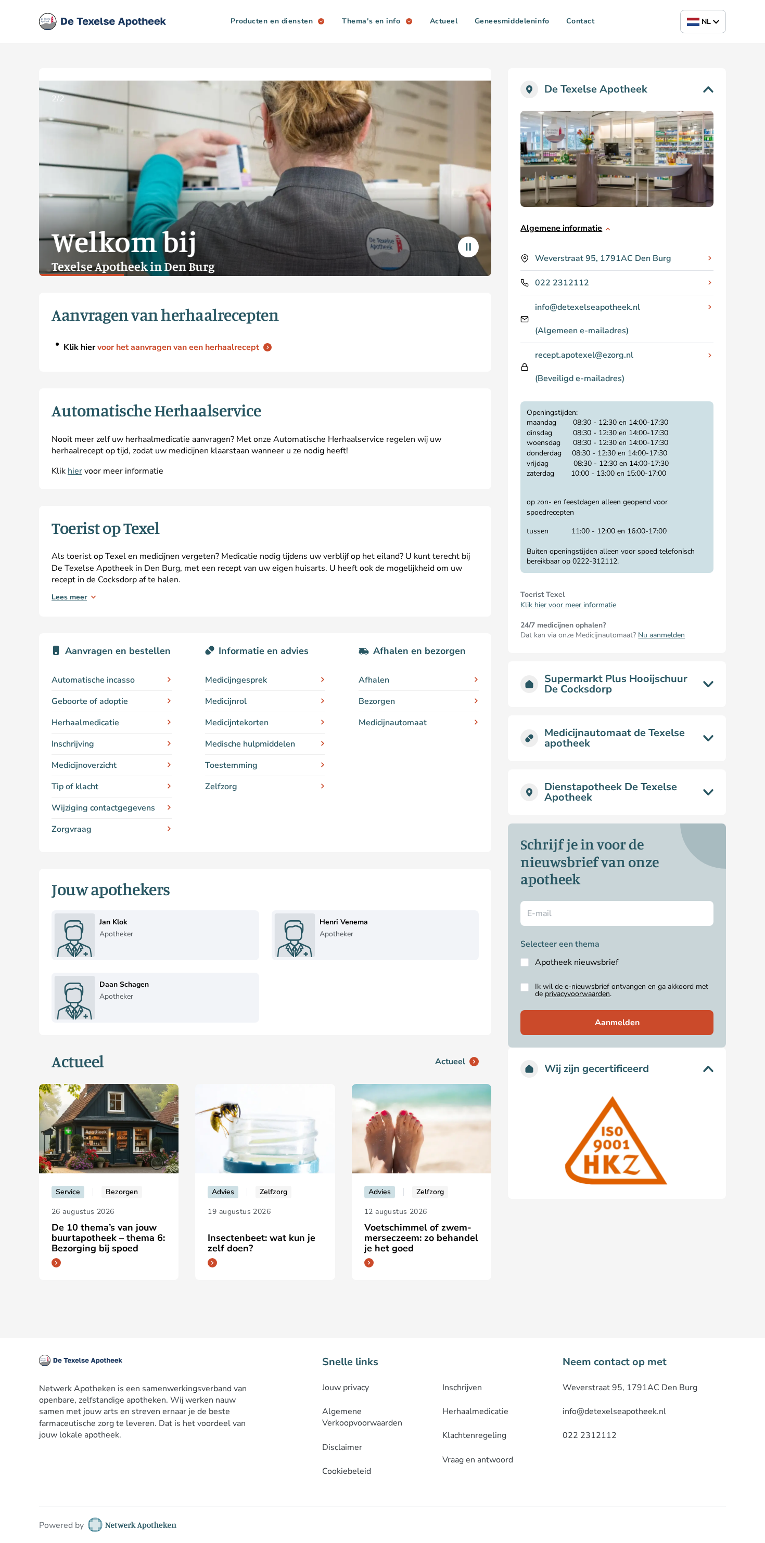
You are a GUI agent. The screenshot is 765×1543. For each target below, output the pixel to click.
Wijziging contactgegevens (103, 808)
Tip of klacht (75, 786)
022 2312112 (562, 283)
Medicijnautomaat (393, 722)
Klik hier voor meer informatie (568, 605)
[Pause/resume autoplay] (468, 247)
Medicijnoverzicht (84, 765)
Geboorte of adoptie (90, 701)
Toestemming (231, 765)
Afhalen (374, 680)
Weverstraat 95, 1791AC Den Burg (603, 258)
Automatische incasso (93, 680)
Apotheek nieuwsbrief (576, 962)
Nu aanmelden (661, 635)
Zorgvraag (72, 829)
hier (75, 471)
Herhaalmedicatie (85, 722)
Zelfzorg (221, 786)
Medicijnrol (226, 701)
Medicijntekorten (237, 722)
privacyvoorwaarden (577, 994)
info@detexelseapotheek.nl (587, 307)
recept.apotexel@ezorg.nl (584, 355)
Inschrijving (73, 744)
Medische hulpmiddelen (250, 744)
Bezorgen (377, 701)
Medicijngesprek (236, 680)
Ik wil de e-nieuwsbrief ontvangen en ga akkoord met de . (621, 990)
